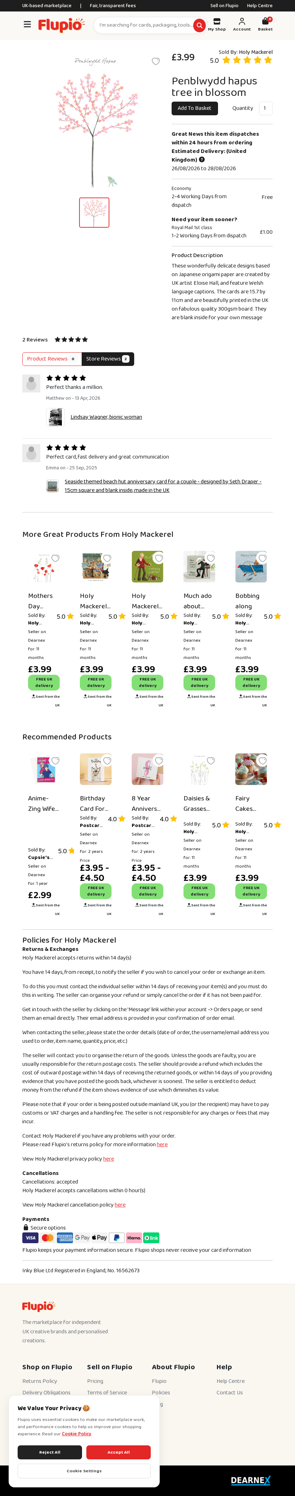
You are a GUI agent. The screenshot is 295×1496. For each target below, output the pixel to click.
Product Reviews (50, 358)
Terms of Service (107, 1392)
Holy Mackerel (256, 52)
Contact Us (230, 1392)
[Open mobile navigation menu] (27, 25)
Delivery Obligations (46, 1392)
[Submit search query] (199, 25)
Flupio (159, 1381)
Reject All (49, 1452)
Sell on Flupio (224, 5)
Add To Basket (195, 108)
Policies (161, 1392)
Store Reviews (106, 358)
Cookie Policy (76, 1434)
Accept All (119, 1452)
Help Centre (260, 5)
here (162, 1144)
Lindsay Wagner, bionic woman (106, 417)
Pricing (95, 1381)
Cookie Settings (84, 1471)
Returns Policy (39, 1381)
